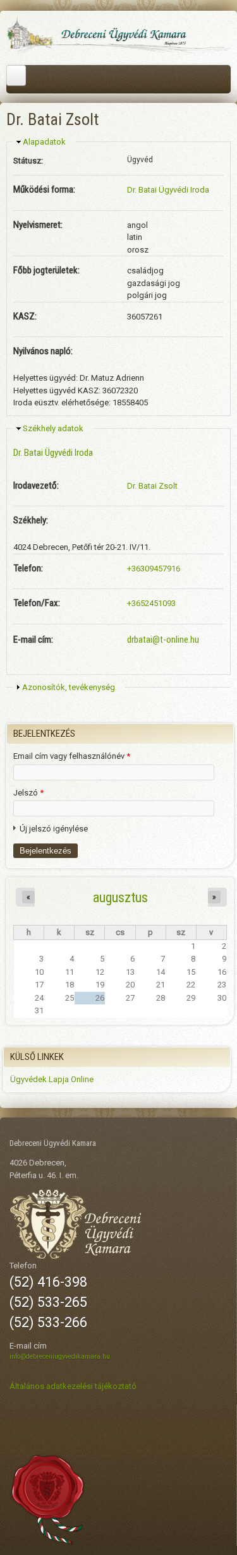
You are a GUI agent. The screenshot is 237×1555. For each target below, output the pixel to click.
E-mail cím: (33, 639)
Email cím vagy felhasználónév (71, 756)
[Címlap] (118, 51)
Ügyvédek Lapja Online (52, 1079)
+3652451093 (151, 603)
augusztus (120, 897)
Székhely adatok (53, 428)
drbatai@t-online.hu (163, 639)
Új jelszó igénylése (54, 828)
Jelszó (28, 792)
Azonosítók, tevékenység (68, 687)
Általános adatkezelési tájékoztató (73, 1386)
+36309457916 (153, 568)
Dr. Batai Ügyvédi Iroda (168, 189)
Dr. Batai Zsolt (152, 486)
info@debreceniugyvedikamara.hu (59, 1356)
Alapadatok (44, 141)
